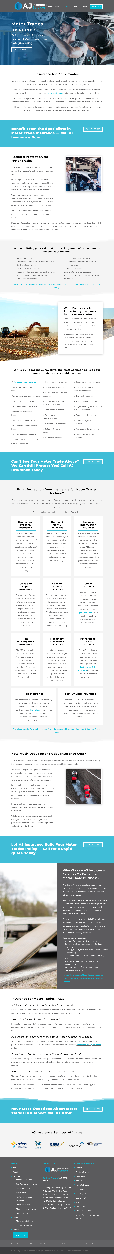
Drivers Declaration (24, 1225)
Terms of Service (30, 1244)
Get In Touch (22, 50)
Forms (75, 7)
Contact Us (93, 129)
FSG (40, 1244)
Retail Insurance (23, 1213)
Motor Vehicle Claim (24, 1221)
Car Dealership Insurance (26, 1184)
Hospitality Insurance (25, 1188)
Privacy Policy (16, 1244)
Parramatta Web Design (77, 1250)
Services (65, 7)
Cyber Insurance (85, 612)
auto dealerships (55, 93)
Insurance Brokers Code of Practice (85, 1244)
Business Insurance (24, 1179)
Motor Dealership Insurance (88, 1044)
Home (50, 7)
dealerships (34, 710)
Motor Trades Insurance (26, 1209)
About (57, 7)
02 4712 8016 (96, 7)
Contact (85, 7)
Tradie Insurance (23, 1192)
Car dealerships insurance (24, 382)
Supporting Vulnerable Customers (56, 1244)
